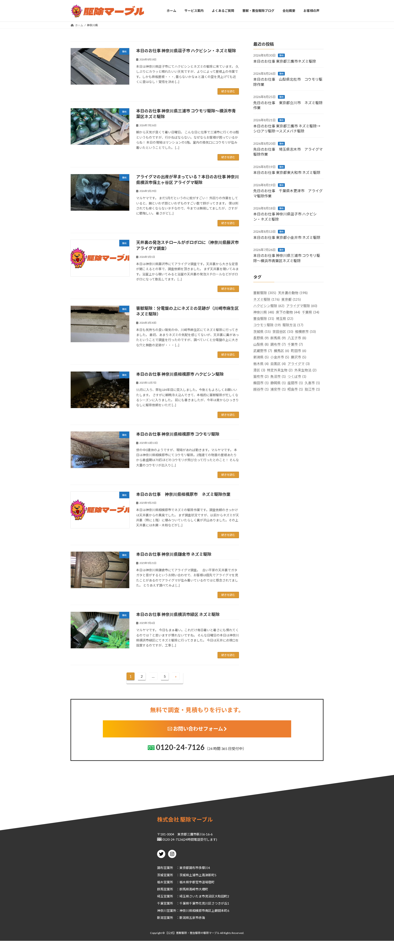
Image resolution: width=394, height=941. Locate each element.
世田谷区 (282, 331)
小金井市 (279, 357)
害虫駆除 (263, 319)
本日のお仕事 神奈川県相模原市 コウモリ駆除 (177, 434)
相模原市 (305, 331)
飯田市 (261, 383)
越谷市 (261, 389)
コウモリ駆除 (267, 325)
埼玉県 (284, 319)
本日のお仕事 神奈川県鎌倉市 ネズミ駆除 (173, 554)
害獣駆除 (264, 293)
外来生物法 (305, 370)
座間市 (295, 383)
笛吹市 (261, 376)
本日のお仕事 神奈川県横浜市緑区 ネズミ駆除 (178, 614)
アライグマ (299, 363)
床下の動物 (288, 312)
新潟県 (261, 357)
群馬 (160, 889)
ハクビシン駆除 (268, 306)
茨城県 (262, 331)
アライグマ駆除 (301, 306)
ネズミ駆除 (266, 299)
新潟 (160, 918)
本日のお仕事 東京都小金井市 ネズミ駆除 (286, 237)
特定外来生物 (280, 370)
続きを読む (228, 91)
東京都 (291, 299)
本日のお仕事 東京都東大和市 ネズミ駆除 (286, 172)
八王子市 (297, 338)
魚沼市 (278, 376)
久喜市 (312, 383)
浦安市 (278, 389)
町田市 (298, 351)
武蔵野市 (262, 351)
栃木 (160, 882)
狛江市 (312, 389)
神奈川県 (263, 312)
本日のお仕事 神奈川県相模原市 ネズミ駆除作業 (183, 494)
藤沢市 (298, 357)
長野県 (261, 338)
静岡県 (278, 383)
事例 (281, 55)
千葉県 (310, 312)
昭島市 (295, 389)
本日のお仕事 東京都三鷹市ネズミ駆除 (284, 61)
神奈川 (162, 911)
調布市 (278, 344)
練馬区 (281, 351)
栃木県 (261, 363)
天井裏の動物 (293, 293)
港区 (259, 370)
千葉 (160, 903)
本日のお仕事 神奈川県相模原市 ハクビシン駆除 (180, 374)
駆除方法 (293, 325)
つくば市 (297, 376)
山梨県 (261, 344)
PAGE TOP (380, 908)
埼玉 (160, 896)
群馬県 (278, 338)
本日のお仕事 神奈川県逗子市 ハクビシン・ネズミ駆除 (186, 50)
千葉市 (295, 344)
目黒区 (278, 363)
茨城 (160, 875)
